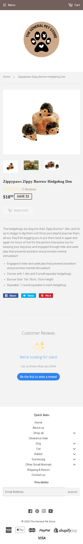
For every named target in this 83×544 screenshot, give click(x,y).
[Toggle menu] (74, 433)
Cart (77, 5)
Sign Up (72, 491)
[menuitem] (41, 422)
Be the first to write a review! (38, 377)
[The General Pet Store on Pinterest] (37, 511)
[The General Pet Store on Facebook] (30, 511)
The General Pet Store (42, 521)
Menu (11, 5)
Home (6, 76)
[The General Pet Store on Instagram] (44, 511)
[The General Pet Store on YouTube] (51, 511)
